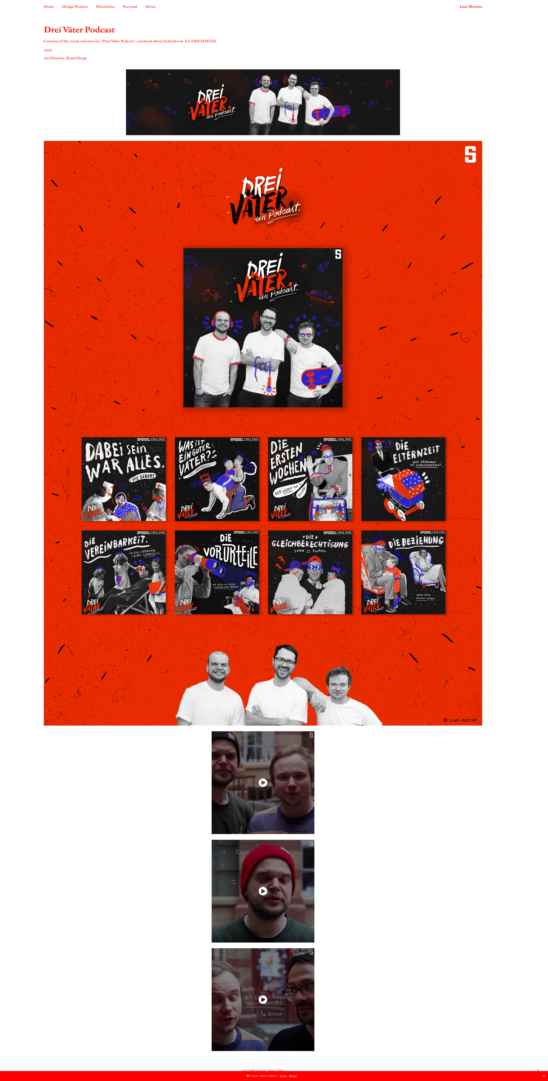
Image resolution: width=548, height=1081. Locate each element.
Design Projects (75, 6)
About (150, 6)
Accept (283, 1075)
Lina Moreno (471, 6)
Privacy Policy (276, 1070)
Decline (293, 1075)
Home (49, 6)
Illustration (105, 6)
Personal (130, 6)
